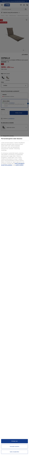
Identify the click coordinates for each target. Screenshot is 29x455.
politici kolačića (19, 165)
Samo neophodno (14, 451)
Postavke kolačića (14, 446)
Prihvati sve (14, 441)
